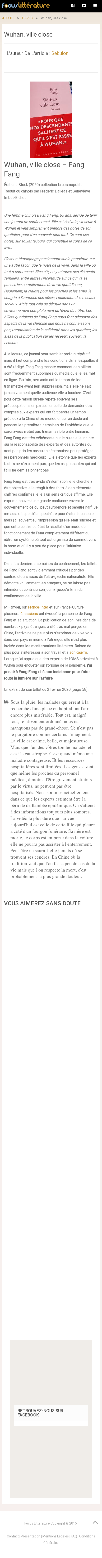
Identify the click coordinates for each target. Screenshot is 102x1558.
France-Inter (38, 607)
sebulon (59, 53)
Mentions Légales (55, 1536)
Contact (13, 1536)
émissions (29, 613)
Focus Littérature (37, 1523)
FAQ (74, 1536)
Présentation (30, 1536)
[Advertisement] (51, 1125)
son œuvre (78, 652)
